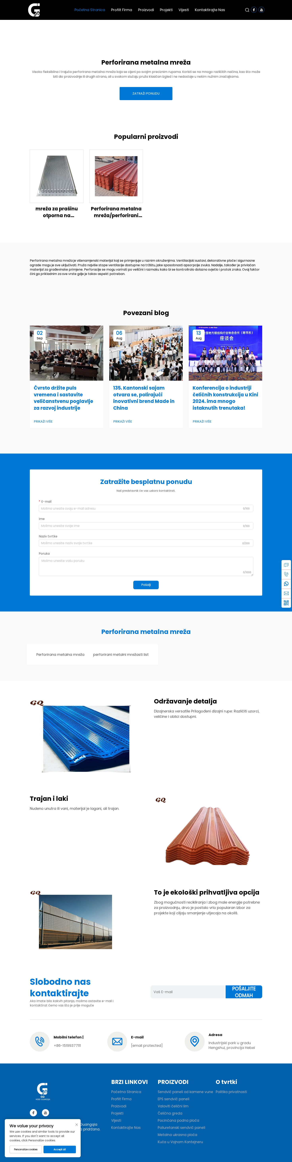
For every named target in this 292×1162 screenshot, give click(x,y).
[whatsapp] (286, 584)
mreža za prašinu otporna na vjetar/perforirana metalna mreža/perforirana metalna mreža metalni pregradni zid (56, 212)
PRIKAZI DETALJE (57, 176)
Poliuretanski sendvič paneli (181, 1127)
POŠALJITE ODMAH (244, 991)
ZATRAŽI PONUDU (146, 93)
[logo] (34, 9)
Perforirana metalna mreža (60, 654)
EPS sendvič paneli (173, 1099)
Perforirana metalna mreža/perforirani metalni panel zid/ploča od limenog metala (116, 212)
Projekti (166, 9)
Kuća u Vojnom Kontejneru (180, 1142)
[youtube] (45, 1112)
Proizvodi (146, 9)
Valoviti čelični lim (173, 1106)
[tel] (286, 574)
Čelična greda (170, 1113)
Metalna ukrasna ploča (177, 1134)
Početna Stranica (89, 9)
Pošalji (146, 584)
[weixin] (286, 603)
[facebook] (33, 1112)
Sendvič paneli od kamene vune (185, 1091)
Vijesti (184, 9)
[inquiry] (286, 565)
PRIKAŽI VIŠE (43, 421)
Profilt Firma (121, 9)
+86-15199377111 (67, 1045)
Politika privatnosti (231, 1091)
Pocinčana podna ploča (178, 1120)
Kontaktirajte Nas (210, 9)
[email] (286, 593)
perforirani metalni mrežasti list (121, 654)
